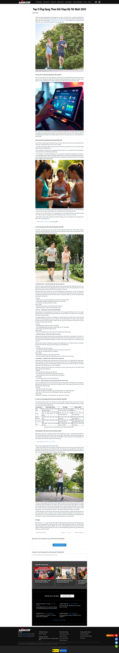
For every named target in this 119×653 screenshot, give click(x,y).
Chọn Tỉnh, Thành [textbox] (66, 596)
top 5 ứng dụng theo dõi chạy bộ (57, 20)
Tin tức (85, 1)
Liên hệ (89, 1)
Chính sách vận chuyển (64, 633)
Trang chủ (20, 6)
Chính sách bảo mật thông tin (86, 636)
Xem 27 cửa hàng (42, 633)
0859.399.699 (25, 633)
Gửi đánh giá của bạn (59, 545)
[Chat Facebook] (116, 643)
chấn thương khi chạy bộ (45, 221)
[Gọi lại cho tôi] (116, 646)
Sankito (43, 522)
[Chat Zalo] (116, 639)
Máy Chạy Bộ (46, 1)
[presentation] (35, 578)
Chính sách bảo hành (64, 638)
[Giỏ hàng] (99, 1)
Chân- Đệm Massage (77, 1)
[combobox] (67, 596)
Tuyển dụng (82, 638)
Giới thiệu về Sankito (84, 633)
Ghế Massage (39, 1)
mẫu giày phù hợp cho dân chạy (47, 441)
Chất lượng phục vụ (63, 640)
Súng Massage (68, 1)
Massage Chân (60, 1)
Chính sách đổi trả (63, 636)
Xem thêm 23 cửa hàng (59, 620)
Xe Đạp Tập (53, 1)
